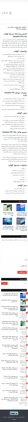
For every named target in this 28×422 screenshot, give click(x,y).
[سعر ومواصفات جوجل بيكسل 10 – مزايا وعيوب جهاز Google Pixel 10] (21, 207)
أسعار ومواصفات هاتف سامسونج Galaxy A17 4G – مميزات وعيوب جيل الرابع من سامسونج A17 (9, 399)
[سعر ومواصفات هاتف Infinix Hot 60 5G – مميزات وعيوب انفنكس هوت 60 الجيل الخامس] (23, 323)
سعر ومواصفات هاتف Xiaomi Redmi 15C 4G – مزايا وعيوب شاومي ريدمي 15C (10, 314)
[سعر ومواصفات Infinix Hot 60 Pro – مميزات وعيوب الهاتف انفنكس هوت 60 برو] (23, 331)
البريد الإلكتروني (24, 265)
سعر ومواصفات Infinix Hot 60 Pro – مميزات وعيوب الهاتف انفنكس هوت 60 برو (9, 329)
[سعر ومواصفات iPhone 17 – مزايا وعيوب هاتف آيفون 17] (23, 393)
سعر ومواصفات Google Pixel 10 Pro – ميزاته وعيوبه (8, 214)
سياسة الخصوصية (10, 417)
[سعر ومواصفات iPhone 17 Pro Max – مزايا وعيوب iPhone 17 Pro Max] (23, 371)
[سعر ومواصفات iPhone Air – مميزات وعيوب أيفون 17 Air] (23, 386)
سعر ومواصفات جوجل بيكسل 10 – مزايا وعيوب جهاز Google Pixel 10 (21, 214)
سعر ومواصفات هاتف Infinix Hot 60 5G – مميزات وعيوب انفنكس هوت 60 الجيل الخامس (10, 323)
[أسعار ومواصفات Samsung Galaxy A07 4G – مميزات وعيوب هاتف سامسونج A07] (23, 348)
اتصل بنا (4, 417)
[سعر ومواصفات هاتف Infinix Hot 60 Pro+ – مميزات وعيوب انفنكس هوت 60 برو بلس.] (23, 339)
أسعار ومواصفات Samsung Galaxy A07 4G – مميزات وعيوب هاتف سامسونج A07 (10, 346)
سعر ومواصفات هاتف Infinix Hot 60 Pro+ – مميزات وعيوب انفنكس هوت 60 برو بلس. (10, 338)
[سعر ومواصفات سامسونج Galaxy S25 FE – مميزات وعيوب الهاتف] (23, 363)
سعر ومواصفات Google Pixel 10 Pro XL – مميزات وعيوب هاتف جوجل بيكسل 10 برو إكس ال (9, 308)
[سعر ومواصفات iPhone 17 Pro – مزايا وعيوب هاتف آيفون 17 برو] (23, 379)
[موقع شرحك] (10, 12)
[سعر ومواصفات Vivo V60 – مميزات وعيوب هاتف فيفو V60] (23, 356)
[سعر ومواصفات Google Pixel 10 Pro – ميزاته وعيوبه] (7, 207)
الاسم (26, 259)
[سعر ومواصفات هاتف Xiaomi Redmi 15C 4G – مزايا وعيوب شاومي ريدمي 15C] (7, 221)
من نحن (16, 417)
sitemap (14, 419)
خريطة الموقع (22, 417)
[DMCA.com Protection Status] (14, 414)
